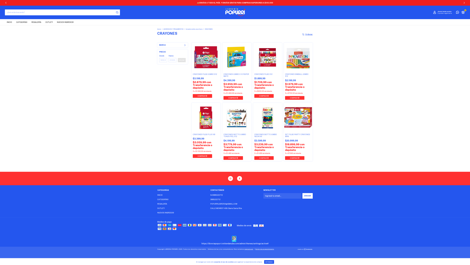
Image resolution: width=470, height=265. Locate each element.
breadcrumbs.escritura (194, 29)
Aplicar (181, 60)
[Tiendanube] (305, 249)
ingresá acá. (249, 249)
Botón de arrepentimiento (264, 249)
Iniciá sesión (446, 11)
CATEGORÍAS (21, 22)
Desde (161, 56)
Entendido (269, 262)
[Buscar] (117, 12)
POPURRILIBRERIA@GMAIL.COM (223, 204)
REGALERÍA (36, 22)
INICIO (9, 22)
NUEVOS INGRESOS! (65, 22)
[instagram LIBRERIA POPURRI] (230, 178)
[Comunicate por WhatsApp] (457, 13)
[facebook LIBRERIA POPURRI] (239, 178)
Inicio (159, 29)
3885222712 (215, 199)
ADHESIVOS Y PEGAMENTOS (173, 29)
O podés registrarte (445, 13)
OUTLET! (49, 22)
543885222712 (216, 195)
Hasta (171, 56)
